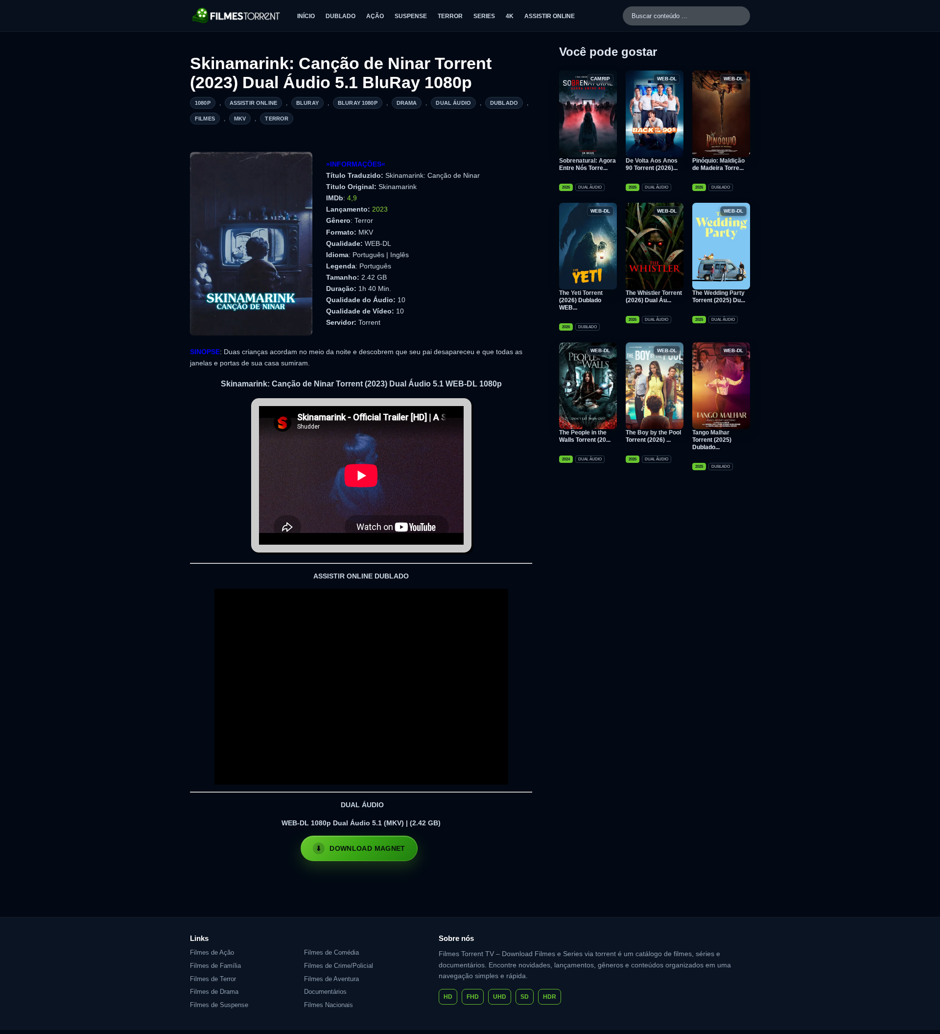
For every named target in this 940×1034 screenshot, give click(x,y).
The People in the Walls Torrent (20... (585, 436)
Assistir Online (549, 16)
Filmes (205, 118)
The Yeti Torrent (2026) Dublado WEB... (581, 300)
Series (484, 16)
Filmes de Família (215, 965)
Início (306, 16)
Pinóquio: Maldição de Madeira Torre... (718, 164)
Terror (450, 16)
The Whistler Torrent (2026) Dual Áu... (654, 296)
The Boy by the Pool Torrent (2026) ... (653, 436)
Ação (375, 16)
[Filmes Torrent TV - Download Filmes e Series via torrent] (236, 15)
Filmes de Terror (213, 979)
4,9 (352, 198)
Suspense (411, 16)
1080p (203, 103)
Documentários (325, 991)
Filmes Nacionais (328, 1005)
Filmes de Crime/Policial (338, 965)
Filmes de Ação (212, 952)
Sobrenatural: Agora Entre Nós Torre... (587, 164)
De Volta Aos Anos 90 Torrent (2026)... (652, 164)
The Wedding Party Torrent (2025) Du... (718, 296)
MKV (240, 118)
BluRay (307, 103)
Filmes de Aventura (331, 979)
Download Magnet (367, 848)
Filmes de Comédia (331, 952)
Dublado (340, 16)
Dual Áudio (453, 103)
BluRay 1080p (357, 103)
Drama (407, 103)
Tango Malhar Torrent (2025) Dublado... (711, 440)
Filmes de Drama (214, 991)
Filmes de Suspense (219, 1005)
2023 (380, 209)
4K (510, 16)
